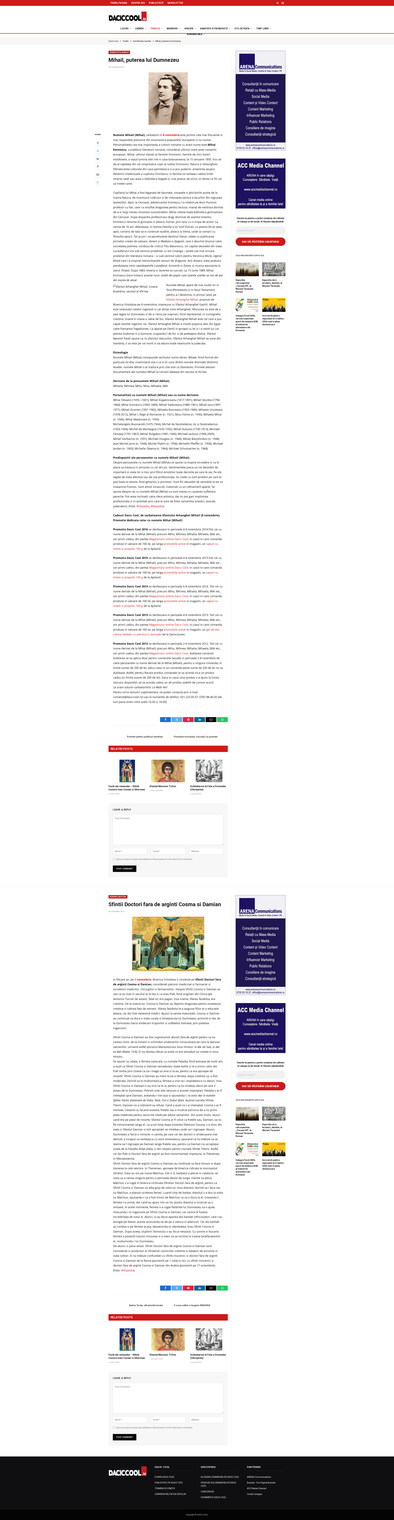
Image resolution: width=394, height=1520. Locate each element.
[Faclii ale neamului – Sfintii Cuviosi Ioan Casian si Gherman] (127, 771)
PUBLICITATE (156, 3)
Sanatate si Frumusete (214, 28)
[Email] (98, 174)
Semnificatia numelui (119, 52)
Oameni (139, 28)
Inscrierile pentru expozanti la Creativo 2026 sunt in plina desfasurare (273, 320)
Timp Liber (262, 28)
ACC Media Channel (256, 1488)
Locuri (124, 28)
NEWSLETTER (175, 3)
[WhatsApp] (98, 182)
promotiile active (175, 544)
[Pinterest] (98, 166)
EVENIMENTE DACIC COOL (213, 1497)
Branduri (172, 28)
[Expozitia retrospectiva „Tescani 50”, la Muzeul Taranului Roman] (247, 269)
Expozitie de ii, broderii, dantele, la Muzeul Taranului (272, 283)
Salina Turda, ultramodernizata (146, 1305)
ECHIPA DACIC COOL (165, 1477)
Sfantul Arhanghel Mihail (182, 299)
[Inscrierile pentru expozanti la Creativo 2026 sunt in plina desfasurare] (273, 305)
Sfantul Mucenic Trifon (162, 786)
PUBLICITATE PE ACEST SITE (169, 1482)
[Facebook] (98, 143)
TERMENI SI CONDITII (165, 1488)
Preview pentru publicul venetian (145, 736)
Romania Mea (194, 34)
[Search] (277, 3)
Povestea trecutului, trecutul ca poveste (196, 736)
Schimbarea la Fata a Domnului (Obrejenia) (208, 788)
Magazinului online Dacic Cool (168, 539)
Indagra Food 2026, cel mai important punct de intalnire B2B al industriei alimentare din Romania (247, 323)
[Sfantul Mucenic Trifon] (168, 771)
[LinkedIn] (98, 159)
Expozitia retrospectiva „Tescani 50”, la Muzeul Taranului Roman (244, 286)
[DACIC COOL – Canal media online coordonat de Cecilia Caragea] (128, 16)
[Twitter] (98, 151)
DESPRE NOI (138, 3)
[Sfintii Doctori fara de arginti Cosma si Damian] (168, 944)
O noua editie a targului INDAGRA (192, 1305)
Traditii (155, 28)
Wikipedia (143, 506)
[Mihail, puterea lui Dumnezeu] (168, 99)
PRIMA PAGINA (119, 3)
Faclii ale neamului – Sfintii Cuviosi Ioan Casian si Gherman (127, 788)
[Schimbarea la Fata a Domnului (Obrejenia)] (209, 771)
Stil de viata (242, 28)
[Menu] (283, 3)
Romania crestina (118, 897)
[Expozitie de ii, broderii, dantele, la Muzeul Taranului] (273, 269)
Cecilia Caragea (254, 1494)
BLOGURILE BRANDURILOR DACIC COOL (220, 1477)
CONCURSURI (207, 1491)
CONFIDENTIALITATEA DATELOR (170, 1494)
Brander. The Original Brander (261, 1482)
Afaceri (188, 28)
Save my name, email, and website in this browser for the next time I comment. (154, 859)
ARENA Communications (259, 1477)
